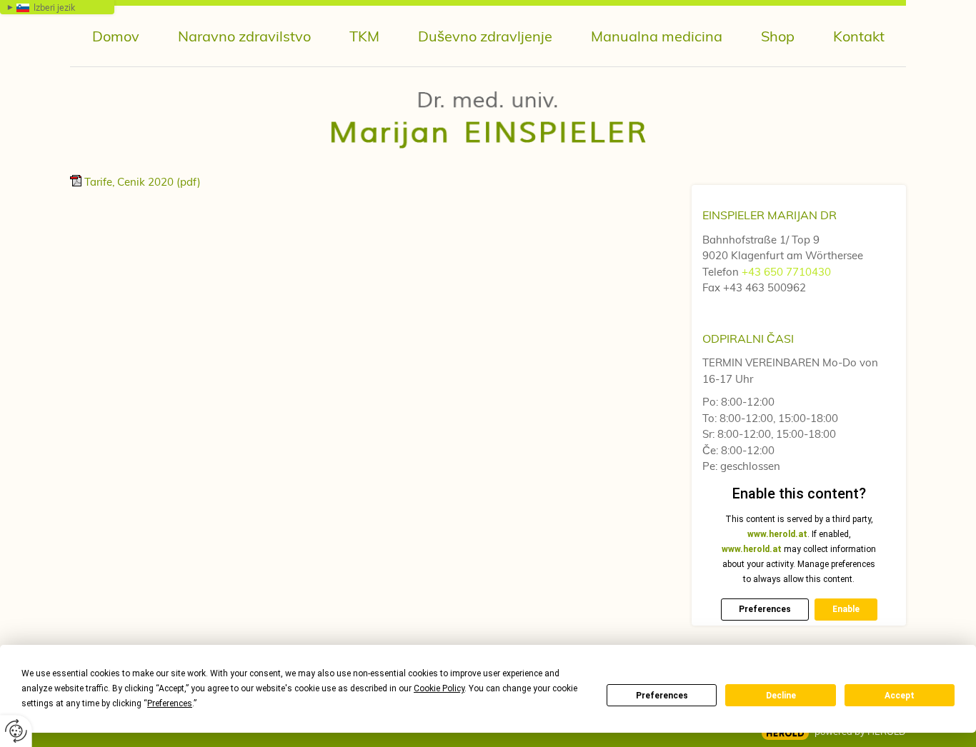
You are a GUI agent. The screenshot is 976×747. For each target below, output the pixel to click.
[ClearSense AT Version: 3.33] (785, 733)
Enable (846, 609)
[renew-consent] (16, 731)
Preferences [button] (169, 703)
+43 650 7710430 (786, 272)
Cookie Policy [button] (439, 688)
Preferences (662, 696)
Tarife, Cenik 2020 (142, 182)
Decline (781, 696)
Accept (900, 696)
